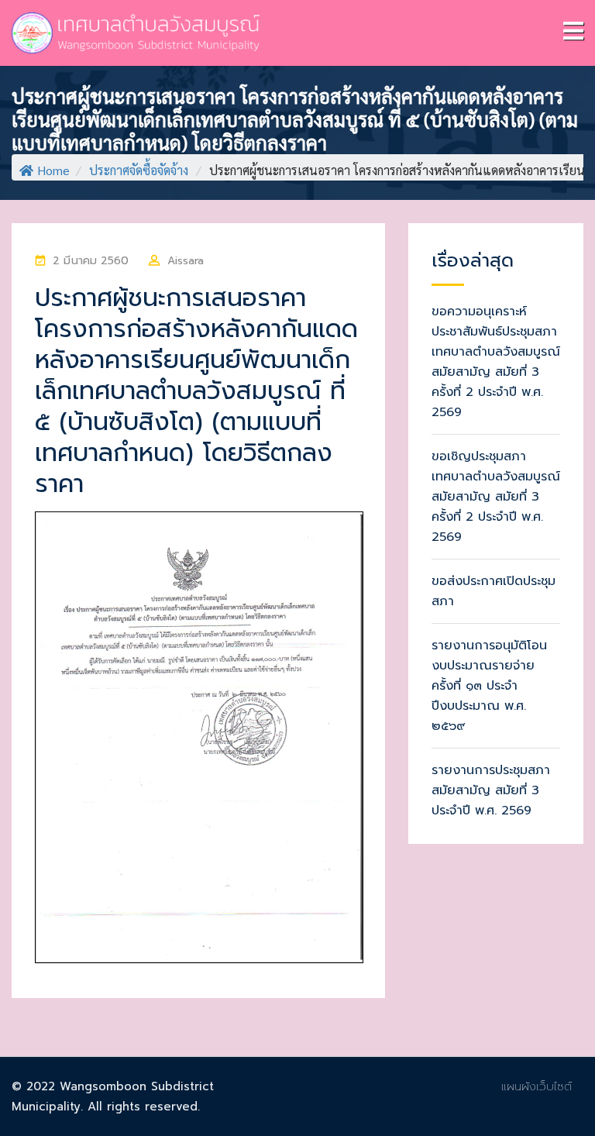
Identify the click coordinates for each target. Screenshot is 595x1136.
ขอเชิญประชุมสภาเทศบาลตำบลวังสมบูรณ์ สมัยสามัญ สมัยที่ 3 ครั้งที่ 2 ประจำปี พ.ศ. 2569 (496, 496)
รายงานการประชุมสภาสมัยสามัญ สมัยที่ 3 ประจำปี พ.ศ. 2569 (491, 790)
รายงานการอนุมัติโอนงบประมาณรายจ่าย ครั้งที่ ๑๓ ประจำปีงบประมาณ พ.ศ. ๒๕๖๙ (489, 685)
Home (53, 170)
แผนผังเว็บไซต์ (536, 1086)
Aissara (186, 261)
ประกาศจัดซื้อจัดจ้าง (138, 170)
